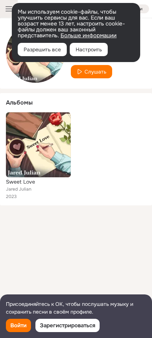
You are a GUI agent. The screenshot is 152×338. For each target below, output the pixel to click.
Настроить (89, 49)
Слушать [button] (95, 71)
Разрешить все (42, 49)
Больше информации (89, 35)
